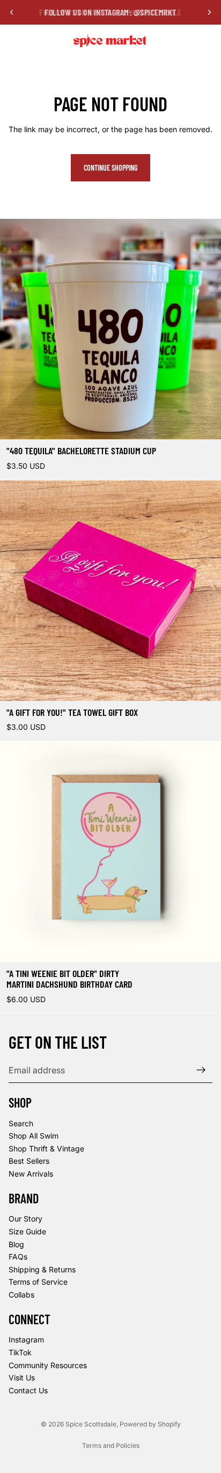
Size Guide (27, 1231)
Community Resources (48, 1365)
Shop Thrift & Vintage (46, 1148)
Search (21, 1123)
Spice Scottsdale (90, 1424)
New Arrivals (31, 1173)
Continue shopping (110, 167)
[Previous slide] (12, 12)
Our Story (25, 1219)
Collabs (21, 1294)
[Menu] (12, 40)
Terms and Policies (110, 1445)
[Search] (35, 40)
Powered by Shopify (150, 1424)
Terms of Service (38, 1282)
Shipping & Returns (42, 1269)
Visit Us (22, 1377)
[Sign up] (201, 1070)
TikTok (20, 1352)
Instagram (26, 1339)
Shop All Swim (33, 1135)
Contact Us (28, 1390)
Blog (16, 1244)
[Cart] (208, 40)
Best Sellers (29, 1161)
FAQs (18, 1256)
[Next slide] (209, 12)
